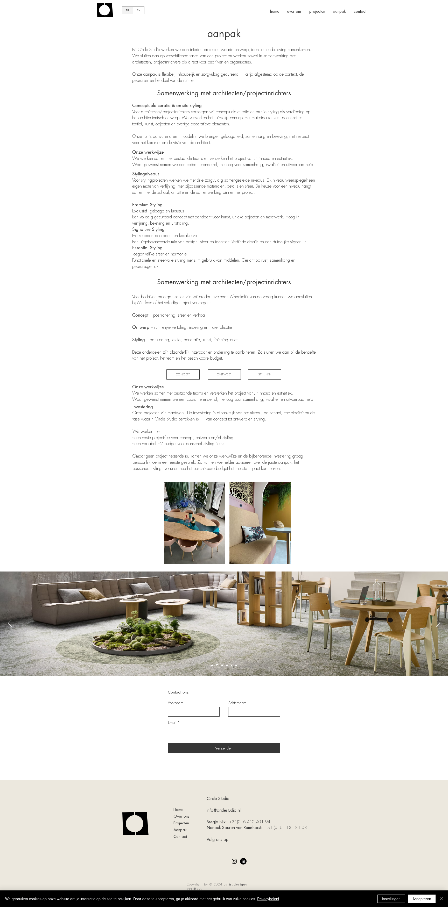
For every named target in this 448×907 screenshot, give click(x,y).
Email (172, 722)
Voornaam (175, 703)
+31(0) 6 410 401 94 (250, 822)
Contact (180, 837)
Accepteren (421, 898)
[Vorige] (10, 623)
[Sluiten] (442, 899)
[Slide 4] (222, 665)
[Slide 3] (236, 665)
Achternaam (237, 703)
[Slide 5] (212, 665)
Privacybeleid (268, 898)
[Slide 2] (231, 665)
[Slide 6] (217, 665)
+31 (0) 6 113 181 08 (286, 828)
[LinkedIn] (243, 861)
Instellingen (391, 898)
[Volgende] (438, 623)
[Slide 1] (227, 665)
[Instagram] (234, 861)
